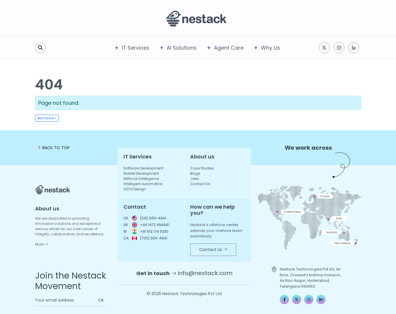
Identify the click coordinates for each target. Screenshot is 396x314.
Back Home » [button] (46, 118)
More (39, 244)
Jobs (194, 178)
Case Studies (202, 168)
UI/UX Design (134, 189)
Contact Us (200, 183)
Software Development (143, 168)
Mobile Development (141, 173)
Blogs (195, 173)
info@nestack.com (205, 273)
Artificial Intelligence (141, 178)
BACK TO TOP (55, 148)
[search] (40, 47)
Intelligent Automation (143, 183)
